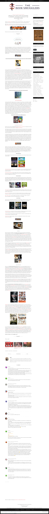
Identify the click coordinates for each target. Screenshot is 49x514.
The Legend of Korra (18, 68)
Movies (34, 83)
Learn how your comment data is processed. (20, 499)
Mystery (36, 83)
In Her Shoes (17, 243)
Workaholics (6, 304)
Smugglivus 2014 (39, 91)
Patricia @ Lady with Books (12, 383)
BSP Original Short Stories (36, 76)
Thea (11, 357)
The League (15, 307)
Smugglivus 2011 (35, 90)
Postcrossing (8, 249)
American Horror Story (7, 211)
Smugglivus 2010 (38, 89)
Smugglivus (14, 14)
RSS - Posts (34, 99)
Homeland (6, 213)
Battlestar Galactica (21, 326)
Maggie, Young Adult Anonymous (13, 441)
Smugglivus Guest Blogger (20, 14)
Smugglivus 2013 (35, 91)
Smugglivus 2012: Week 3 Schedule (9, 347)
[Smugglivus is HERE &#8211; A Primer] (27, 344)
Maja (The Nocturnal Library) (12, 400)
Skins (29, 329)
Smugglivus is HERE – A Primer (27, 347)
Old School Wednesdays (36, 84)
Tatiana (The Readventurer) (12, 458)
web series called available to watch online (15, 329)
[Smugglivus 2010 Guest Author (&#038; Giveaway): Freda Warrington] (18, 344)
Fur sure (13, 306)
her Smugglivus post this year (18, 127)
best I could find (10, 290)
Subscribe (35, 49)
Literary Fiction (37, 82)
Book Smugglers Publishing (36, 75)
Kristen (9, 430)
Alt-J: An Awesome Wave (18, 100)
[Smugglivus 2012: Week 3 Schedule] (9, 344)
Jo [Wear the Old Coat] (11, 390)
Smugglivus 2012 (10, 21)
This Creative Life (7, 189)
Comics (41, 76)
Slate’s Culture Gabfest (8, 195)
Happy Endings (28, 309)
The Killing (27, 286)
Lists (33, 82)
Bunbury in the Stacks (21, 126)
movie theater (26, 284)
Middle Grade (41, 82)
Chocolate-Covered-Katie (24, 234)
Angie (9, 412)
